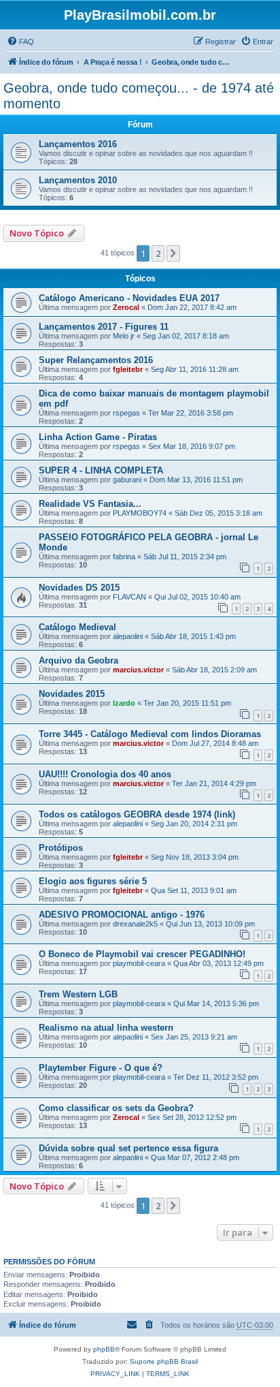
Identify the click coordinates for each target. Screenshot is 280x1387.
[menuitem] (20, 41)
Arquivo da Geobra (78, 660)
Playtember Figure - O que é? (100, 1068)
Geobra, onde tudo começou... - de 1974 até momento (138, 95)
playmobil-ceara (139, 963)
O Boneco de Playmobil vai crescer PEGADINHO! (142, 954)
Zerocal (126, 307)
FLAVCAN (129, 597)
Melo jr (124, 336)
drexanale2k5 (135, 924)
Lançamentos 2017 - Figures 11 (104, 327)
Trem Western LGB (78, 994)
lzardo (124, 703)
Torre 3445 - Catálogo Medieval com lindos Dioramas (150, 734)
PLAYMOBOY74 (140, 513)
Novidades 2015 (72, 694)
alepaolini (128, 636)
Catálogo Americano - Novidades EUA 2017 (129, 298)
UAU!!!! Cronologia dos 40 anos (105, 774)
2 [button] (158, 253)
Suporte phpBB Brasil (164, 1361)
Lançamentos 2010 (78, 180)
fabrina (124, 556)
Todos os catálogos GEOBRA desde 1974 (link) (137, 814)
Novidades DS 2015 (79, 587)
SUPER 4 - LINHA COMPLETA (101, 470)
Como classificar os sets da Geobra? (116, 1108)
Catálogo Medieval (77, 627)
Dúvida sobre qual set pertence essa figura (128, 1148)
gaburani (127, 480)
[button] (173, 253)
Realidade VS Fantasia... (90, 504)
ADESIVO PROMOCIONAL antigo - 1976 (122, 914)
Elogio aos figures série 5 (93, 881)
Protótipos (61, 848)
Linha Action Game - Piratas (98, 437)
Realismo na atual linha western (106, 1028)
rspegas (126, 413)
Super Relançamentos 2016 (96, 360)
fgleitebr (128, 369)
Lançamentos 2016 (78, 144)
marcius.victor (138, 670)
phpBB (104, 1349)
